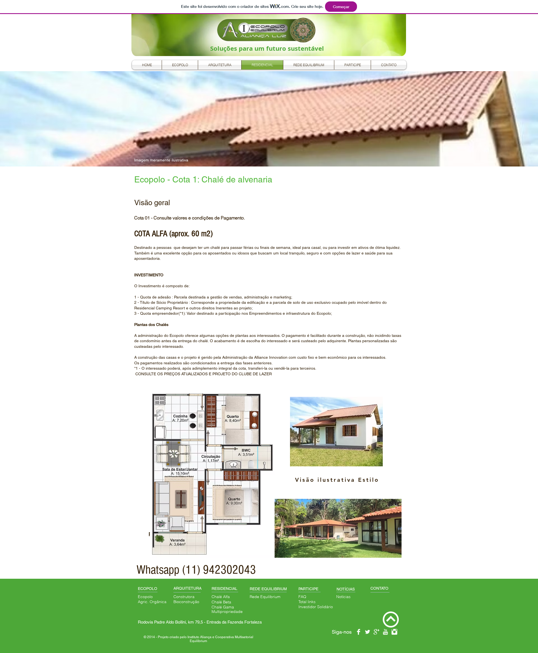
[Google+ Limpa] (376, 632)
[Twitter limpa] (367, 632)
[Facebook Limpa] (358, 632)
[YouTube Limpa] (385, 632)
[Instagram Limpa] (394, 632)
